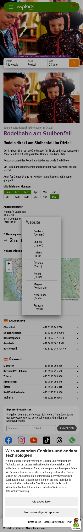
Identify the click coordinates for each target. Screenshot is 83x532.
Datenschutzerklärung (54, 522)
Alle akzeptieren (41, 501)
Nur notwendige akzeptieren (41, 512)
